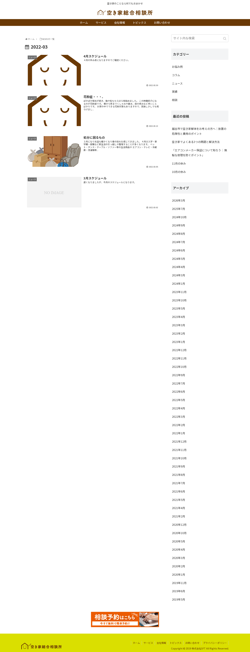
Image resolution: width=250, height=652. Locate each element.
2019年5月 (178, 599)
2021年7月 (178, 483)
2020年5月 (178, 541)
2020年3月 (178, 558)
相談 (174, 100)
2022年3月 (178, 417)
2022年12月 (179, 350)
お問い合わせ (192, 643)
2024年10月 (179, 217)
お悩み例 (177, 67)
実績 (174, 91)
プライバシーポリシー (215, 643)
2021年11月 (179, 450)
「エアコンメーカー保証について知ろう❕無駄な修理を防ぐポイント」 (199, 152)
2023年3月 (178, 325)
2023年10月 (179, 300)
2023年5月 (178, 308)
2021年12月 (179, 441)
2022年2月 (178, 425)
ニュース (177, 83)
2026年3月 (178, 200)
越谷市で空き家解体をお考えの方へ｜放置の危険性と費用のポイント (199, 131)
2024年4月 (178, 267)
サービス (148, 643)
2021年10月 (179, 458)
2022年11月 (179, 358)
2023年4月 (178, 317)
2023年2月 (178, 333)
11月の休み (179, 163)
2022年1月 (178, 433)
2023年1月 (178, 342)
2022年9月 (178, 375)
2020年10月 (179, 533)
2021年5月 (178, 500)
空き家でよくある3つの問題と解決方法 (196, 142)
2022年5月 (178, 400)
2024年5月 (178, 259)
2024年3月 (178, 275)
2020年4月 (178, 549)
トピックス (176, 643)
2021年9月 (178, 466)
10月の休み (179, 172)
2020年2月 (178, 566)
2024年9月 (178, 225)
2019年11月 (179, 583)
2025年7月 (178, 209)
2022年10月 (179, 367)
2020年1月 (178, 574)
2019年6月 (178, 591)
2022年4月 (178, 408)
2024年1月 (178, 283)
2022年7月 (178, 383)
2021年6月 (178, 491)
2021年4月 (178, 508)
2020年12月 (179, 525)
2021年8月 (178, 475)
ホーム (136, 643)
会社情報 (161, 643)
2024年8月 (178, 234)
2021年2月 (178, 516)
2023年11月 (179, 292)
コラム (176, 75)
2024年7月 (178, 242)
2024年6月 (178, 250)
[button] (225, 38)
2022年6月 (178, 391)
